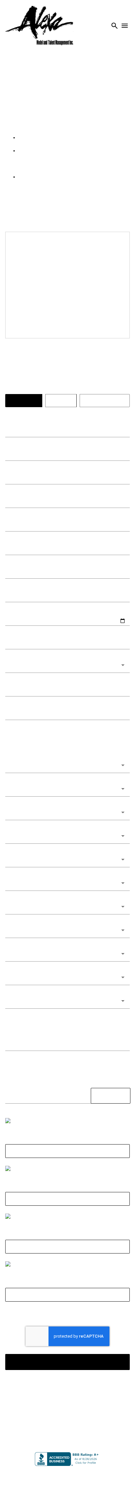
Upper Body (67, 1322)
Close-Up (67, 1179)
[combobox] (67, 709)
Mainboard (67, 1477)
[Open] (122, 709)
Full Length (67, 1275)
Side (67, 1227)
